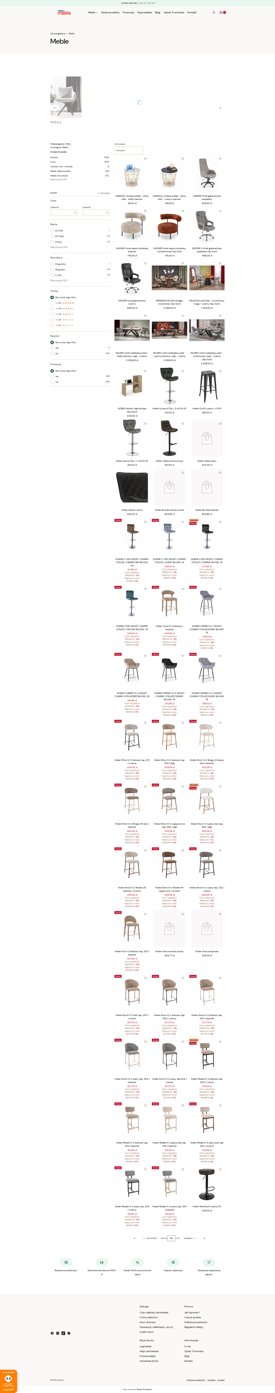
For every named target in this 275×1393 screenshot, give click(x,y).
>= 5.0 (58, 303)
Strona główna (57, 33)
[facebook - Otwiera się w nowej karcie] (52, 1333)
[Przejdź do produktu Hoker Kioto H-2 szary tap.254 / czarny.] (169, 1056)
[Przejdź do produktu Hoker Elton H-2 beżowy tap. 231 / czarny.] (132, 737)
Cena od (54, 207)
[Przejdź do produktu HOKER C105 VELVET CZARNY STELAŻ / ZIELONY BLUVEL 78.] (132, 603)
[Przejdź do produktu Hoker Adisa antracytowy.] (169, 438)
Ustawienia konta (149, 1361)
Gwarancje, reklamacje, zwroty (156, 1327)
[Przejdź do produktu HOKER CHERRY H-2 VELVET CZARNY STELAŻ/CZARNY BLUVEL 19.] (169, 670)
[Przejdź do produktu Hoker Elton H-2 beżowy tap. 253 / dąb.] (169, 737)
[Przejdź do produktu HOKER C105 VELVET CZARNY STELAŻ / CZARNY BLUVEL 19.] (207, 536)
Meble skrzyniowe (79, 175)
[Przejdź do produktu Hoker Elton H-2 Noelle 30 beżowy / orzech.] (132, 864)
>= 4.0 (58, 308)
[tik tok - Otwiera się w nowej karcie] (63, 1333)
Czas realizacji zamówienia (154, 1312)
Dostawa (211, 1380)
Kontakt (188, 1361)
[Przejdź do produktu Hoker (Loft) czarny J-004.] (207, 385)
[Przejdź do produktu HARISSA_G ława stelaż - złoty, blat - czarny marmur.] (169, 173)
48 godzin (60, 269)
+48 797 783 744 (147, 3)
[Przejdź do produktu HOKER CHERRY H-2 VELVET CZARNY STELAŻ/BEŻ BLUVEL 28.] (132, 670)
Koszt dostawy (148, 1322)
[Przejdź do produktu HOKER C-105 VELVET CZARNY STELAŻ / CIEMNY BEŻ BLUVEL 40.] (132, 536)
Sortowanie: (120, 144)
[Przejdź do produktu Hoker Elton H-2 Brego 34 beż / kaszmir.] (132, 801)
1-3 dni (58, 275)
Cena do (86, 207)
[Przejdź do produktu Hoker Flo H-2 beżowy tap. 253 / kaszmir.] (132, 928)
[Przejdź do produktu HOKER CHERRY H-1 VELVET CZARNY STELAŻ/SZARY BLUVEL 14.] (207, 603)
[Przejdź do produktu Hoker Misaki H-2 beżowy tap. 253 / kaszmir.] (132, 1119)
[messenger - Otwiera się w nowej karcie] (69, 1333)
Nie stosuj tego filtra (65, 297)
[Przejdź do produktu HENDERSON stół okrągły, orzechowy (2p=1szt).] (169, 277)
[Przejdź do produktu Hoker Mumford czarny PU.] (207, 1183)
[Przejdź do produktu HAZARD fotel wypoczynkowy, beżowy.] (132, 225)
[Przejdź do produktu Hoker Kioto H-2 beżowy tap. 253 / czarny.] (169, 992)
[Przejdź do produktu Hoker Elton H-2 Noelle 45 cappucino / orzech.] (169, 864)
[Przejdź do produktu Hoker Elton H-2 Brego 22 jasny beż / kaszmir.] (207, 737)
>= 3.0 (58, 314)
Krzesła (79, 157)
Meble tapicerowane (79, 171)
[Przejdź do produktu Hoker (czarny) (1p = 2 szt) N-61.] (169, 385)
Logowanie (146, 1346)
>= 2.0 (58, 319)
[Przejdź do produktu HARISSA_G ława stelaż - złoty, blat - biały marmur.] (132, 173)
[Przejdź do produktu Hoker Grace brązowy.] (207, 928)
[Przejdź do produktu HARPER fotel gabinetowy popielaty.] (207, 173)
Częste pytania (192, 1317)
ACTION (59, 230)
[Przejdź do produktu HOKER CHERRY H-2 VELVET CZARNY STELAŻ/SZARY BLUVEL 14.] (207, 670)
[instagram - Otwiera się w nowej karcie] (57, 1333)
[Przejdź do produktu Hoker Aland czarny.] (132, 487)
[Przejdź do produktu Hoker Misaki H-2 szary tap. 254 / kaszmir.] (169, 1183)
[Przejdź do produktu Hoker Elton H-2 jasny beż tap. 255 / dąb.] (207, 801)
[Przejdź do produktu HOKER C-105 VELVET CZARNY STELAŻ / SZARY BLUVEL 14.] (169, 536)
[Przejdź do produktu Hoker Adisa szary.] (207, 438)
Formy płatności (149, 1317)
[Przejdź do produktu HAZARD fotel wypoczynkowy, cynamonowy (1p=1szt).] (169, 225)
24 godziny (60, 264)
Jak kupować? (192, 1312)
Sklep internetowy (136, 1389)
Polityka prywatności (195, 1322)
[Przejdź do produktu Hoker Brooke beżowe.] (207, 487)
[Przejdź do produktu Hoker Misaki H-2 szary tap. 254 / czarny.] (132, 1183)
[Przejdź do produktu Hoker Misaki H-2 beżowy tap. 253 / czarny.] (207, 1056)
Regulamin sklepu (193, 1327)
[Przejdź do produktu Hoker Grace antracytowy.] (169, 928)
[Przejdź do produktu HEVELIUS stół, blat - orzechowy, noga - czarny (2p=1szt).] (207, 277)
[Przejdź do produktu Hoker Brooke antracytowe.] (169, 487)
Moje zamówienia (149, 1351)
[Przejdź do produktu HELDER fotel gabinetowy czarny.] (132, 277)
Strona (164, 1238)
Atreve (58, 242)
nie (56, 353)
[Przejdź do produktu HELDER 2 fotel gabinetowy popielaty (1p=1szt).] (207, 225)
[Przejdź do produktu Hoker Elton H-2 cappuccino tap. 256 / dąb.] (169, 801)
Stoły (79, 162)
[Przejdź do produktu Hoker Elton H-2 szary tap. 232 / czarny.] (207, 864)
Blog (186, 1356)
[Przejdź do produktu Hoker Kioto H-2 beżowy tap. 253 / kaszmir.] (207, 992)
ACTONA (59, 236)
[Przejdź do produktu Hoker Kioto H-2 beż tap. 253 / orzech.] (132, 992)
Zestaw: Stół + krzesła (79, 166)
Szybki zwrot (147, 1332)
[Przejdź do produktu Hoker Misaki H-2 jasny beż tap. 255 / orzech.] (207, 1119)
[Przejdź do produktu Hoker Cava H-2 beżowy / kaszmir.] (169, 603)
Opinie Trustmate (194, 1351)
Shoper (60, 1380)
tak (57, 348)
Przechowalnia (147, 1356)
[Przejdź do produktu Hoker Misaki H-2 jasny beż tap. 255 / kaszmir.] (169, 1119)
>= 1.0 (58, 325)
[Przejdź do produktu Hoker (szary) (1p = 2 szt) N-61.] (132, 438)
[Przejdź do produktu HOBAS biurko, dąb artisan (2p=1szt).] (132, 385)
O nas (187, 1346)
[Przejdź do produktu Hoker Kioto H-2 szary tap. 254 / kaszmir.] (132, 1056)
